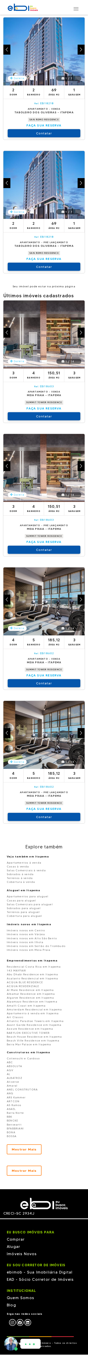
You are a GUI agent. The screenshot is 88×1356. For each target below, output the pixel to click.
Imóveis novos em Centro (26, 930)
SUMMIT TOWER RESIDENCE (44, 402)
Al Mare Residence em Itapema (30, 990)
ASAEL (11, 1109)
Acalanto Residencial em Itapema (32, 978)
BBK (9, 1116)
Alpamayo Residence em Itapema (32, 1001)
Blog (11, 1305)
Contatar (44, 133)
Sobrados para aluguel (24, 908)
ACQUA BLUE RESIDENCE (25, 982)
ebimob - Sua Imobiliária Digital (39, 1272)
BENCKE (12, 1120)
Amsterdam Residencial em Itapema (34, 1009)
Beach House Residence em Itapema (34, 1036)
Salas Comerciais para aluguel (30, 904)
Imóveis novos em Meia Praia (28, 950)
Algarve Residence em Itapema (30, 997)
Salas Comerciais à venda (26, 870)
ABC (10, 1062)
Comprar (16, 1239)
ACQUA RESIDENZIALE (23, 986)
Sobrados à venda (20, 874)
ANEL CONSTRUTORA (22, 1089)
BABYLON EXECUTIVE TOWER (28, 1032)
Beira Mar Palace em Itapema (29, 1044)
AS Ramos (14, 1105)
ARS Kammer (16, 1097)
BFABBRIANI (15, 1128)
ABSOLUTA (14, 1066)
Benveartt (14, 1124)
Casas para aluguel (21, 900)
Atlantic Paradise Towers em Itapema (35, 1021)
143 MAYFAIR (16, 970)
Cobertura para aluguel (24, 916)
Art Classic (15, 1017)
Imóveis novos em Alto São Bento (32, 938)
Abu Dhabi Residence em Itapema (32, 974)
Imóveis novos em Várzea (26, 934)
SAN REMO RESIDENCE (44, 119)
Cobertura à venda (21, 882)
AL (8, 1074)
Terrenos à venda (20, 878)
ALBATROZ (15, 1078)
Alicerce (13, 1081)
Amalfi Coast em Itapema (26, 1005)
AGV (10, 1070)
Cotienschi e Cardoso (23, 1058)
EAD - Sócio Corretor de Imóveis (40, 1279)
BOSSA (11, 1136)
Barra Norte (15, 1112)
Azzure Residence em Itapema (30, 1028)
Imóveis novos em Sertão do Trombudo (36, 946)
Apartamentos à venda (24, 862)
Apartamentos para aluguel (27, 896)
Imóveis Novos (22, 1254)
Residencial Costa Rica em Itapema (34, 966)
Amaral (12, 1085)
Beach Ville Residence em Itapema (33, 1040)
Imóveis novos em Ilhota (25, 942)
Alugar (13, 1246)
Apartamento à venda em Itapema (33, 1013)
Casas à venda (18, 866)
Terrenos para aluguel (23, 912)
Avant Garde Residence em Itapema (34, 1025)
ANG (10, 1093)
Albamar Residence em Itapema (31, 993)
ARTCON (13, 1101)
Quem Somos (20, 1297)
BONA (11, 1132)
